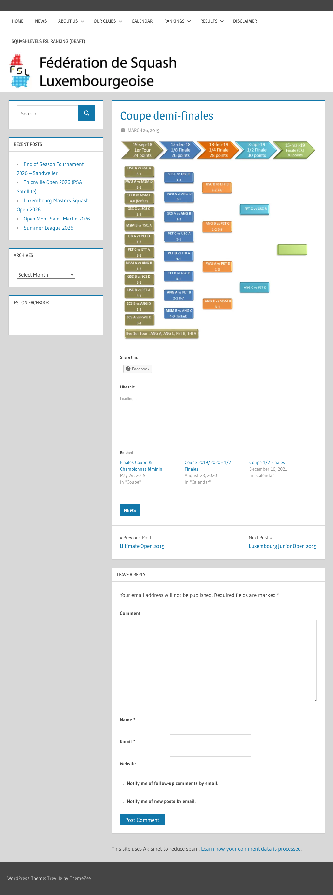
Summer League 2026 (48, 227)
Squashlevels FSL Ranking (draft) (48, 41)
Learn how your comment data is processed (251, 848)
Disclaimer (245, 21)
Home (17, 21)
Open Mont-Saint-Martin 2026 (57, 218)
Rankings (174, 21)
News (41, 21)
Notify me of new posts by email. (161, 801)
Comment (130, 613)
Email (127, 741)
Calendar (142, 21)
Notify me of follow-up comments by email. (172, 783)
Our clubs (105, 21)
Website (128, 763)
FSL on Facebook (31, 303)
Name (127, 719)
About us (68, 21)
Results (208, 21)
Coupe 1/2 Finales (267, 462)
